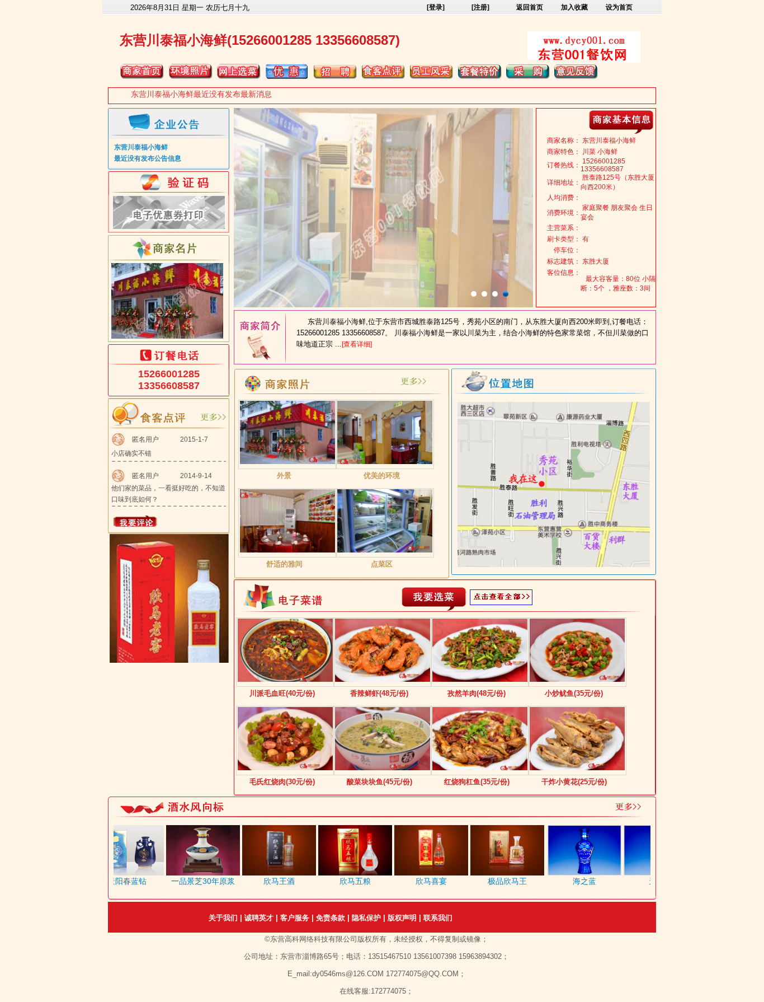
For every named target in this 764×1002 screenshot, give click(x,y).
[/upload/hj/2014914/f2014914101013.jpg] (287, 550)
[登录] (436, 7)
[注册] (480, 7)
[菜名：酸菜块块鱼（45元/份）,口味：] (382, 768)
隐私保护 (366, 918)
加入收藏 (574, 7)
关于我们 (223, 918)
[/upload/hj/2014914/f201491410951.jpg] (384, 462)
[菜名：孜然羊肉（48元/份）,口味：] (479, 679)
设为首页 (619, 7)
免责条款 (330, 918)
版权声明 (402, 918)
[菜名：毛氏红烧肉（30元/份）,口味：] (285, 768)
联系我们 (437, 918)
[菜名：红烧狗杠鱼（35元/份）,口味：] (479, 768)
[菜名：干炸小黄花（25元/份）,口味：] (577, 768)
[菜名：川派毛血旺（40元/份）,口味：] (285, 679)
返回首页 (529, 7)
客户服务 (294, 918)
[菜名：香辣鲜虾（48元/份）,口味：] (382, 679)
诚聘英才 (258, 918)
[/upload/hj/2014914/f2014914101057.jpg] (384, 550)
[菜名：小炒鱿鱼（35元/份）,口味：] (577, 679)
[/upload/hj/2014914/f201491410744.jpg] (287, 462)
